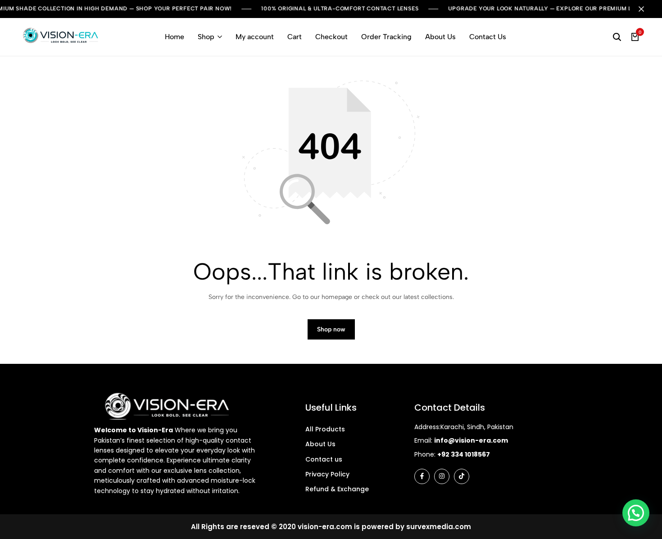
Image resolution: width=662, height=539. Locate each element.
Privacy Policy (327, 474)
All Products (325, 429)
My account (255, 36)
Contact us (323, 459)
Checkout (331, 36)
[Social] (422, 476)
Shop (206, 36)
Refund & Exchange (337, 489)
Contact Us (487, 36)
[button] (635, 512)
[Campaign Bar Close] (646, 9)
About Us (440, 36)
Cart (294, 36)
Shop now (331, 329)
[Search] (617, 37)
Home (174, 36)
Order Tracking (386, 36)
